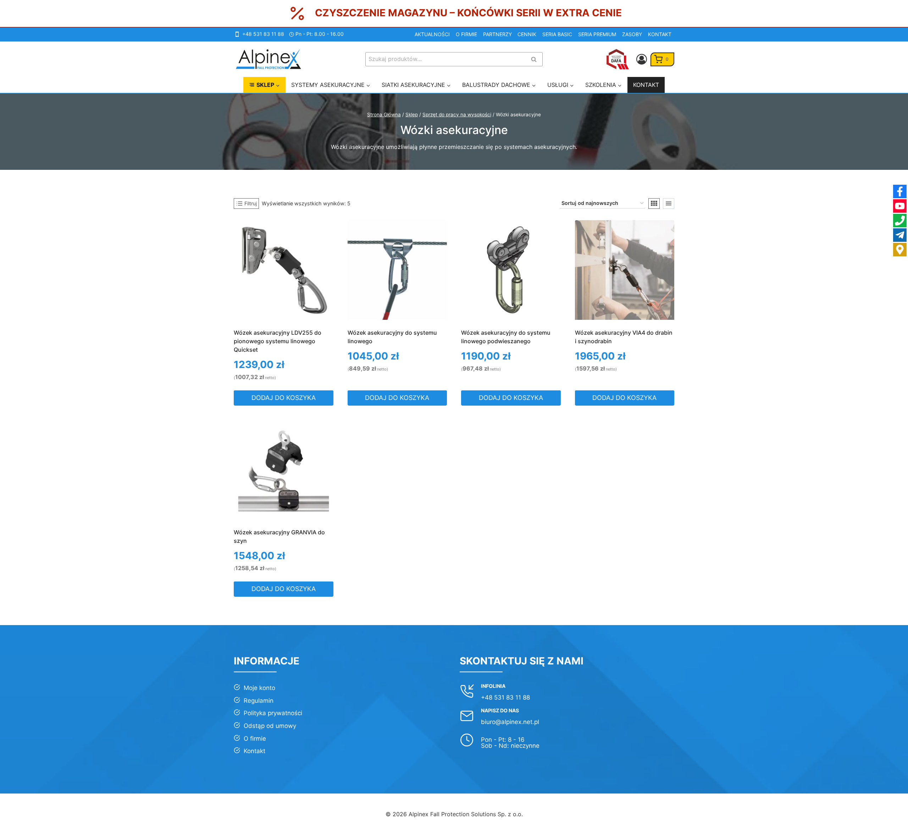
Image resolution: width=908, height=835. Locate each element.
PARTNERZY (497, 34)
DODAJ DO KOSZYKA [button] (283, 397)
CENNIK (526, 34)
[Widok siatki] (654, 203)
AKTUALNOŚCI (432, 34)
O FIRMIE (466, 34)
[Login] (641, 59)
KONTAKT (659, 34)
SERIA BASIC (557, 34)
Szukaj (536, 59)
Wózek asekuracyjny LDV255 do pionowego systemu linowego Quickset (277, 341)
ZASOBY (632, 34)
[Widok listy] (668, 203)
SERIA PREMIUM (597, 34)
